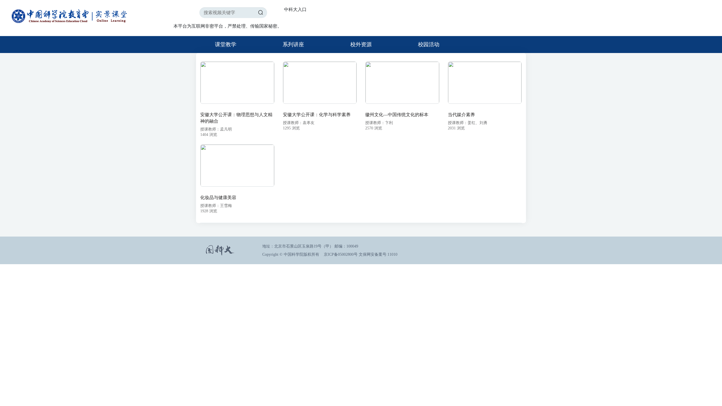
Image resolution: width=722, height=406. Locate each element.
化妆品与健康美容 (218, 197)
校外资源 (361, 44)
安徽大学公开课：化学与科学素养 (317, 114)
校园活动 (428, 44)
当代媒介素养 (461, 114)
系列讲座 (293, 44)
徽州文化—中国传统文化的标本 (396, 114)
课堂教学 (225, 44)
